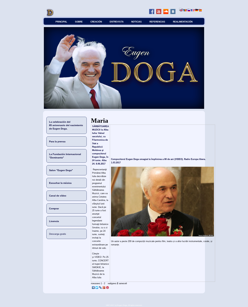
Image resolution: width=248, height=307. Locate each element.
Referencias (157, 21)
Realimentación (182, 21)
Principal (61, 21)
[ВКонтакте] (93, 287)
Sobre (79, 21)
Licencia (54, 221)
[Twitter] (97, 287)
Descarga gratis (57, 234)
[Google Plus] (104, 287)
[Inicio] (50, 16)
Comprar (54, 208)
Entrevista (116, 21)
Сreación (96, 21)
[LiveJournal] (100, 287)
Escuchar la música (60, 183)
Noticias (136, 21)
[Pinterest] (107, 287)
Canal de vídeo (57, 195)
